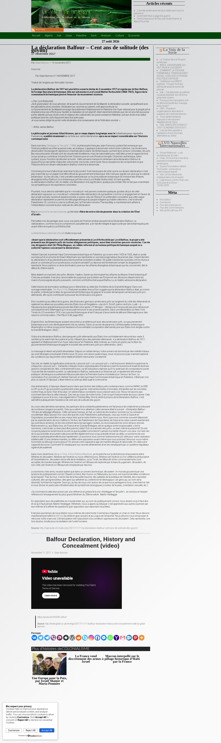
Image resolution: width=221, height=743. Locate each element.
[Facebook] (97, 638)
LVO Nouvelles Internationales (173, 144)
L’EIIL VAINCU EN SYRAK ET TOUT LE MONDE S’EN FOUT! (172, 126)
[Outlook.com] (129, 638)
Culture (120, 35)
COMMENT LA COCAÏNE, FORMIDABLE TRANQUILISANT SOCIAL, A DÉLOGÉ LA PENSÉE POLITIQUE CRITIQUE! (172, 74)
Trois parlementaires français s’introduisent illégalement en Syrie (169, 119)
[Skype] (85, 638)
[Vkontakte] (34, 638)
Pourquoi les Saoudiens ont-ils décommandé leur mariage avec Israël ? (173, 103)
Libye (69, 35)
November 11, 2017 (41, 552)
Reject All (30, 730)
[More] (141, 638)
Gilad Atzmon (42, 62)
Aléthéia (59, 516)
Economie (134, 35)
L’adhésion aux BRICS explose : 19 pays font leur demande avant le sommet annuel (170, 85)
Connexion (165, 202)
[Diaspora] (66, 638)
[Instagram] (91, 638)
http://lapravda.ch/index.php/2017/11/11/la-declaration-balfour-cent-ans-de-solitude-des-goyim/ (89, 528)
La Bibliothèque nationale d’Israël (47, 233)
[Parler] (59, 638)
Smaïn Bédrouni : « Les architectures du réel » (170, 154)
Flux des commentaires (172, 207)
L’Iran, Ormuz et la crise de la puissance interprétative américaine (172, 161)
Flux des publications (170, 205)
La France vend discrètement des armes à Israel (86, 658)
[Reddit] (78, 638)
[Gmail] (123, 638)
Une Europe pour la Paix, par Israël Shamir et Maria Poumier (49, 680)
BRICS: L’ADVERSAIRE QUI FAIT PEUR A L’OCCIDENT (171, 66)
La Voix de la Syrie (174, 51)
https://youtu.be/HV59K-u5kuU (52, 617)
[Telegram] (47, 638)
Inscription (165, 199)
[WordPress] (72, 638)
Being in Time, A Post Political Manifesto (73, 454)
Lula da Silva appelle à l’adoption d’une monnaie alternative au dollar (169, 133)
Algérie (49, 35)
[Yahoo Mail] (116, 638)
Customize (14, 730)
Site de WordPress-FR (171, 210)
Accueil (36, 35)
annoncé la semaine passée (52, 211)
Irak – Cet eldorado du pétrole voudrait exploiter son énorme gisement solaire (173, 95)
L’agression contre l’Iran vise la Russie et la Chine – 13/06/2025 (172, 183)
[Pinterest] (135, 638)
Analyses (106, 35)
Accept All (47, 730)
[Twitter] (41, 638)
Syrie (94, 35)
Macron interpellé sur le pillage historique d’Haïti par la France (122, 658)
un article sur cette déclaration (82, 136)
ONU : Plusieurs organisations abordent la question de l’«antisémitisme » (172, 111)
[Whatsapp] (110, 638)
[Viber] (53, 638)
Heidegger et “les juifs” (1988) (61, 145)
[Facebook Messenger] (104, 638)
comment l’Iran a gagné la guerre (153, 16)
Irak (59, 35)
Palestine (81, 35)
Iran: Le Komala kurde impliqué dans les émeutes (170, 175)
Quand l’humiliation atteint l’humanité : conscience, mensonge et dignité (171, 169)
